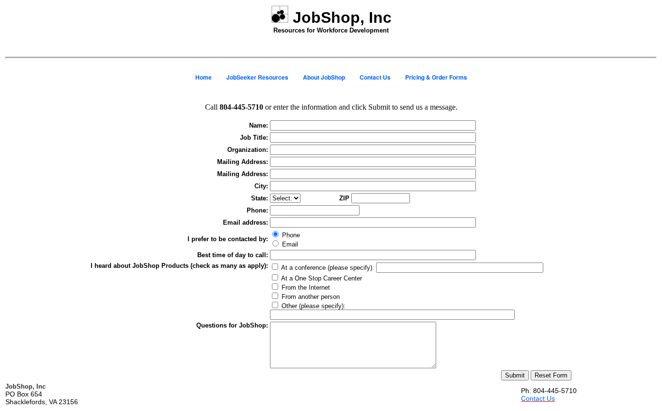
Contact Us (375, 77)
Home (203, 77)
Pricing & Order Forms (436, 77)
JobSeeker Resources (257, 77)
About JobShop (324, 77)
